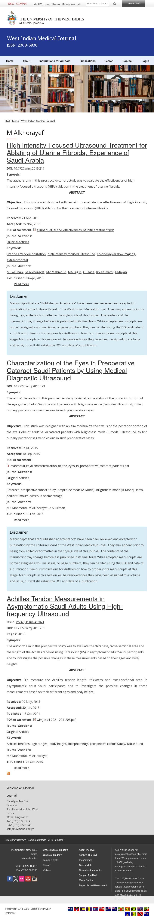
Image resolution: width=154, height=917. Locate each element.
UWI (7, 121)
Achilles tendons (18, 744)
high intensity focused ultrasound (71, 254)
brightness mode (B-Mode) (115, 490)
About (26, 61)
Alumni (46, 864)
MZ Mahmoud (56, 272)
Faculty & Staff (50, 859)
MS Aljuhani (15, 272)
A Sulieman (57, 508)
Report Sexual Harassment (93, 885)
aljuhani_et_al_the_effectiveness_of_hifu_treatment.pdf (75, 230)
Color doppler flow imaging (116, 254)
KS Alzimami (104, 272)
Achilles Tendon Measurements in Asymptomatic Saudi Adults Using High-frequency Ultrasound (65, 606)
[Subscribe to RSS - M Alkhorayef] (8, 774)
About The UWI (86, 849)
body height (57, 744)
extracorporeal (17, 260)
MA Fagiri (74, 272)
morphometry (78, 744)
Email (47, 3)
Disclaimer (36, 908)
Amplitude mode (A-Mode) (76, 490)
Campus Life (85, 864)
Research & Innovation (90, 870)
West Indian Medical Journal (38, 121)
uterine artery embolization (26, 254)
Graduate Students (52, 854)
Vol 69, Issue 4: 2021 (30, 622)
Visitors (47, 870)
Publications (87, 61)
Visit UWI (38, 3)
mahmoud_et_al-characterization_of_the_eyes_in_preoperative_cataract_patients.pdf (70, 466)
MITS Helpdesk (55, 839)
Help (79, 3)
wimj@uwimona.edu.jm (20, 829)
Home (10, 61)
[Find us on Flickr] (21, 880)
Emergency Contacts (15, 839)
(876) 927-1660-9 (28, 865)
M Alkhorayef (34, 272)
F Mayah (121, 272)
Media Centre (86, 880)
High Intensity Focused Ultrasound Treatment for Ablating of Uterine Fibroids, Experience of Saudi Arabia (77, 152)
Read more (21, 284)
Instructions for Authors (54, 61)
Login (145, 61)
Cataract (13, 490)
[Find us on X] (15, 880)
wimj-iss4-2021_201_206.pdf (56, 720)
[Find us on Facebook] (10, 880)
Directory (56, 3)
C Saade (88, 272)
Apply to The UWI (88, 854)
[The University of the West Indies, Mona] (45, 17)
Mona (15, 121)
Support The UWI (88, 875)
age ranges (40, 744)
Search (109, 61)
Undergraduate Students (55, 849)
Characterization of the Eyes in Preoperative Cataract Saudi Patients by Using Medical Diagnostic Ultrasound (70, 370)
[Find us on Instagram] (34, 880)
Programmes (85, 859)
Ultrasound (135, 744)
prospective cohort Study (38, 490)
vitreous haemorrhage (46, 496)
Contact (127, 61)
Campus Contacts (37, 839)
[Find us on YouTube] (28, 880)
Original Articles (18, 242)
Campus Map (68, 3)
